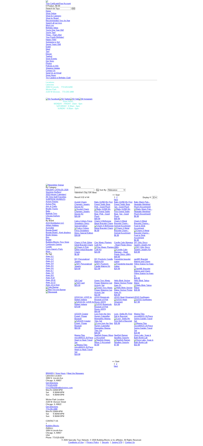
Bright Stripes (52, 235)
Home (48, 11)
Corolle (49, 247)
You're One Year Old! (55, 30)
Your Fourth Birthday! (55, 37)
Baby (48, 211)
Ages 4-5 (49, 266)
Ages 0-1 (49, 256)
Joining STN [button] (117, 442)
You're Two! (51, 32)
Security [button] (105, 442)
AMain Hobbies (52, 225)
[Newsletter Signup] (55, 185)
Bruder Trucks (52, 209)
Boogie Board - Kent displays (58, 232)
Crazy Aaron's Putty (54, 249)
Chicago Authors (53, 216)
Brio (47, 237)
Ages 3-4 (49, 263)
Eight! (48, 47)
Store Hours (51, 75)
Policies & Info (52, 66)
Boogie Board (51, 230)
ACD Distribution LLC (55, 223)
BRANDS (50, 373)
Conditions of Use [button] (76, 442)
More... (49, 218)
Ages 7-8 (49, 273)
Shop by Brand (52, 18)
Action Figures (52, 201)
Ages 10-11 (50, 280)
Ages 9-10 (50, 278)
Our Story (50, 61)
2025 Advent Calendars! (56, 194)
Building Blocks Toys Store (57, 242)
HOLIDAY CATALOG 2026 (57, 190)
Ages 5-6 (49, 268)
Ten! (47, 51)
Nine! (48, 49)
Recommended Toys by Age (58, 20)
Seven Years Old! (53, 44)
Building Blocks (52, 426)
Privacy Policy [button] (92, 442)
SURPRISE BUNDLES (55, 199)
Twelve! (49, 56)
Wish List (50, 25)
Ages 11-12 (50, 282)
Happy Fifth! (51, 40)
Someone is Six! (53, 42)
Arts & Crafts (51, 206)
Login (56, 3)
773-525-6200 (51, 385)
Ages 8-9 (49, 275)
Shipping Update (53, 68)
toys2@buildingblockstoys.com (59, 388)
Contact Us (50, 70)
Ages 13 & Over (53, 285)
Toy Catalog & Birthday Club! (58, 78)
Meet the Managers (75, 373)
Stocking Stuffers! (53, 192)
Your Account (65, 3)
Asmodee (50, 228)
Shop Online (51, 13)
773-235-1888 (51, 409)
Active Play (51, 204)
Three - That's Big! (54, 35)
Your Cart (50, 3)
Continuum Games (54, 244)
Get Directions (52, 383)
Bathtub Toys (51, 213)
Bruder (48, 240)
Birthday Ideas (52, 28)
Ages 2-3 (49, 261)
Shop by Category (53, 16)
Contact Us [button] (130, 442)
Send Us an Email (53, 73)
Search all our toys (54, 23)
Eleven (49, 54)
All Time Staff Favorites (56, 197)
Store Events (51, 59)
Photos (49, 63)
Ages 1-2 (49, 259)
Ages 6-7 (49, 270)
